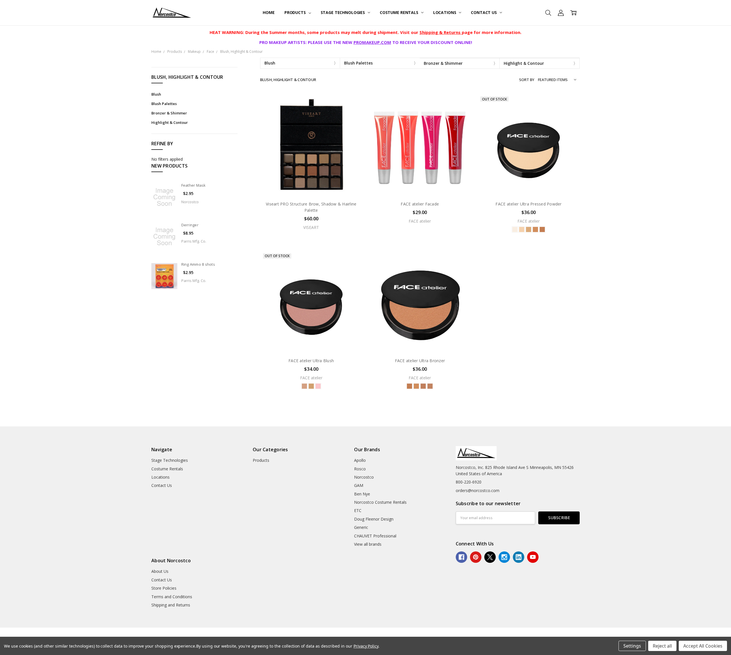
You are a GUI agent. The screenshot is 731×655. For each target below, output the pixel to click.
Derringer (189, 224)
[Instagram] (504, 557)
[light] (522, 229)
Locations (445, 12)
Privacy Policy (366, 646)
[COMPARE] (352, 113)
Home (268, 12)
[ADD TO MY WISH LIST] (352, 122)
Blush (156, 94)
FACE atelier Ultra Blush (311, 360)
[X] (490, 557)
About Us (159, 571)
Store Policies (163, 588)
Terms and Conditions (171, 596)
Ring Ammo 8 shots (198, 264)
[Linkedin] (518, 557)
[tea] (311, 386)
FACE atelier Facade (420, 204)
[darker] (542, 229)
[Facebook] (461, 557)
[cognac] (409, 386)
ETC (358, 510)
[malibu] (416, 386)
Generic (361, 527)
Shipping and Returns (170, 605)
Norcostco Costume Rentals (380, 502)
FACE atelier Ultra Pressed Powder (528, 204)
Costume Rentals (399, 12)
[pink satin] (318, 386)
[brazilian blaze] (423, 386)
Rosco (360, 468)
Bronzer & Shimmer (169, 113)
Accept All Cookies (702, 646)
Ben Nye (362, 494)
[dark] (535, 229)
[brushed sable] (430, 386)
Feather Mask (193, 185)
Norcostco (364, 477)
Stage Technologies (343, 12)
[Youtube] (533, 557)
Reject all (662, 646)
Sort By (526, 79)
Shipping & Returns (440, 32)
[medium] (528, 229)
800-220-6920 (468, 482)
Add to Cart (311, 171)
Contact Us (484, 12)
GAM (358, 485)
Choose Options (419, 184)
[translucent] (515, 229)
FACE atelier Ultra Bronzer (420, 360)
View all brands (367, 544)
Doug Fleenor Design (373, 519)
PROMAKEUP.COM (372, 42)
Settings (632, 646)
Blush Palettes (164, 103)
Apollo (360, 460)
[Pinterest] (475, 557)
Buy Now (311, 184)
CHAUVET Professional (375, 536)
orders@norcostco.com (477, 490)
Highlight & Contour (169, 122)
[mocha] (304, 386)
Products (295, 12)
